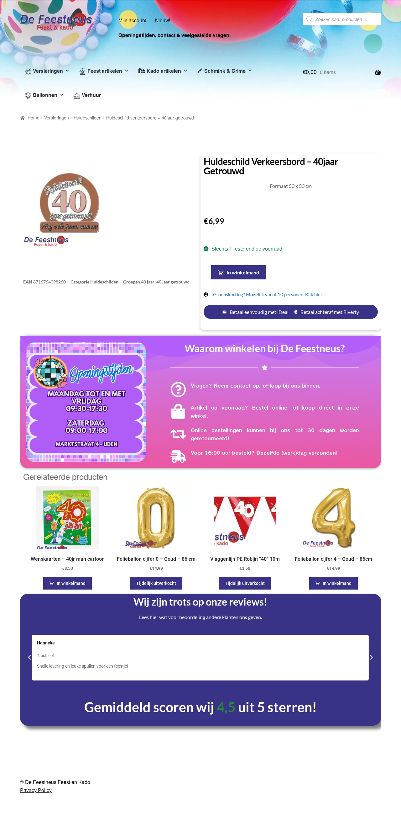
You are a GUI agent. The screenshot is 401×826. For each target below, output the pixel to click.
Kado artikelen (164, 70)
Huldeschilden (88, 117)
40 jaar (147, 281)
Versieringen (48, 70)
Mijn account (132, 20)
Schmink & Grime (225, 70)
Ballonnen (45, 94)
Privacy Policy (36, 790)
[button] (29, 657)
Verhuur (91, 94)
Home (33, 117)
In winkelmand (243, 272)
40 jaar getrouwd (173, 281)
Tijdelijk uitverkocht (156, 583)
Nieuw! (162, 20)
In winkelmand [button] (71, 583)
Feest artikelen (104, 70)
